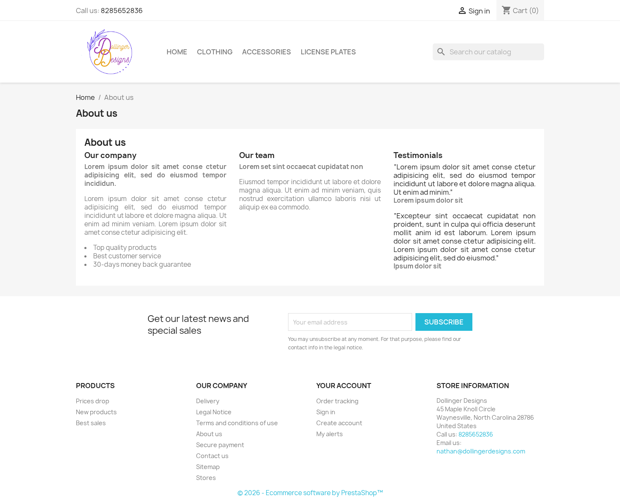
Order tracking (337, 401)
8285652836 (122, 10)
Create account (339, 423)
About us (209, 434)
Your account (343, 385)
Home (177, 51)
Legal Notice (214, 412)
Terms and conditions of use (237, 423)
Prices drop (92, 401)
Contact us (212, 456)
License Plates (328, 51)
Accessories (266, 51)
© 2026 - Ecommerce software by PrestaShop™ (310, 492)
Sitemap (208, 467)
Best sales (91, 423)
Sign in (325, 412)
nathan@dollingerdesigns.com (481, 451)
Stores (206, 478)
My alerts (329, 434)
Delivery (207, 401)
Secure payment (220, 445)
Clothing (214, 51)
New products (96, 412)
